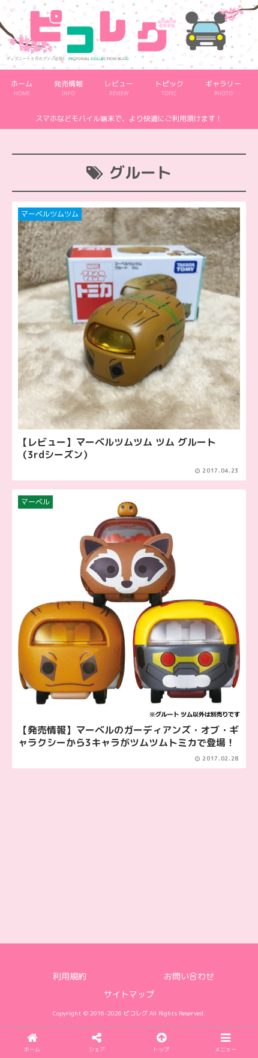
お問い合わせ (189, 976)
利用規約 (69, 976)
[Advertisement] (129, 822)
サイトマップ (129, 994)
